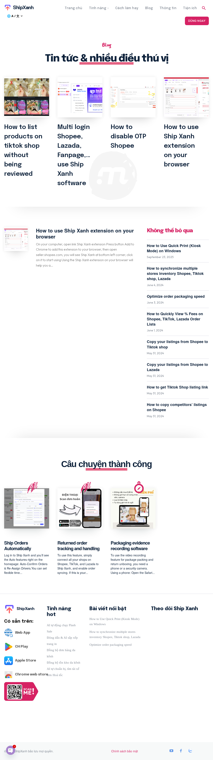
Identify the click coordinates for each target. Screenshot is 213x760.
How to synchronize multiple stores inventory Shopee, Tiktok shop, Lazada (175, 273)
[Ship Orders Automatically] (26, 508)
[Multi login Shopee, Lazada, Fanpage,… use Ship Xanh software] (79, 97)
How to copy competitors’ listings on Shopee (177, 407)
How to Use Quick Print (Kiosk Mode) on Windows (174, 248)
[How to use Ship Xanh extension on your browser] (186, 97)
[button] (204, 8)
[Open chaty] (10, 750)
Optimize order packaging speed (176, 296)
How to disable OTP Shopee (128, 136)
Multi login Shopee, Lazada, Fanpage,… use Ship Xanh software (73, 155)
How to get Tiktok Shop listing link (177, 387)
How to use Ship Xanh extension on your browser (181, 146)
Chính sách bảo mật (124, 751)
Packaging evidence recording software (130, 545)
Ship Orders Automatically (17, 545)
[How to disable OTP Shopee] (133, 97)
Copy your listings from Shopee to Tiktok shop (177, 344)
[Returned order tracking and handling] (79, 508)
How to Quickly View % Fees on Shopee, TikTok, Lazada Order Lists (175, 319)
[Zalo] (190, 751)
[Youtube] (171, 751)
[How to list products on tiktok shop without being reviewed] (26, 97)
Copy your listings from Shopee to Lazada (177, 367)
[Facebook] (181, 751)
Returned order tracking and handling (78, 545)
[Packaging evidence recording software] (133, 508)
